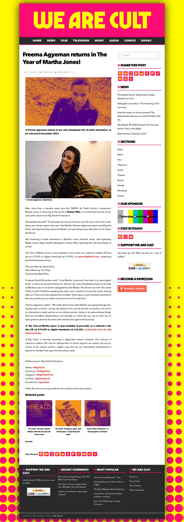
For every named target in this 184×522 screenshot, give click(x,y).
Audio (114, 40)
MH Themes (58, 515)
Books (146, 40)
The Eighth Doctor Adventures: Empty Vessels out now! (136, 96)
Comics (130, 40)
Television (81, 40)
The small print (135, 485)
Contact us (133, 476)
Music (99, 40)
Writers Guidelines (136, 490)
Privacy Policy (134, 481)
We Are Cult (47, 72)
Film (64, 40)
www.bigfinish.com (88, 257)
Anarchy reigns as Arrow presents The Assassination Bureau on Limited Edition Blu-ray (139, 116)
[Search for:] (139, 55)
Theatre (121, 175)
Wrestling (122, 191)
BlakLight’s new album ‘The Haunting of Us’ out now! (138, 105)
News (51, 40)
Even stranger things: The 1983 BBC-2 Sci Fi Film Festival (74, 478)
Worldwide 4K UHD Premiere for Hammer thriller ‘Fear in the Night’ (138, 126)
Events (120, 196)
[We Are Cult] (92, 35)
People (120, 185)
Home (37, 40)
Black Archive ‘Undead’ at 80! (131, 134)
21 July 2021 (32, 72)
